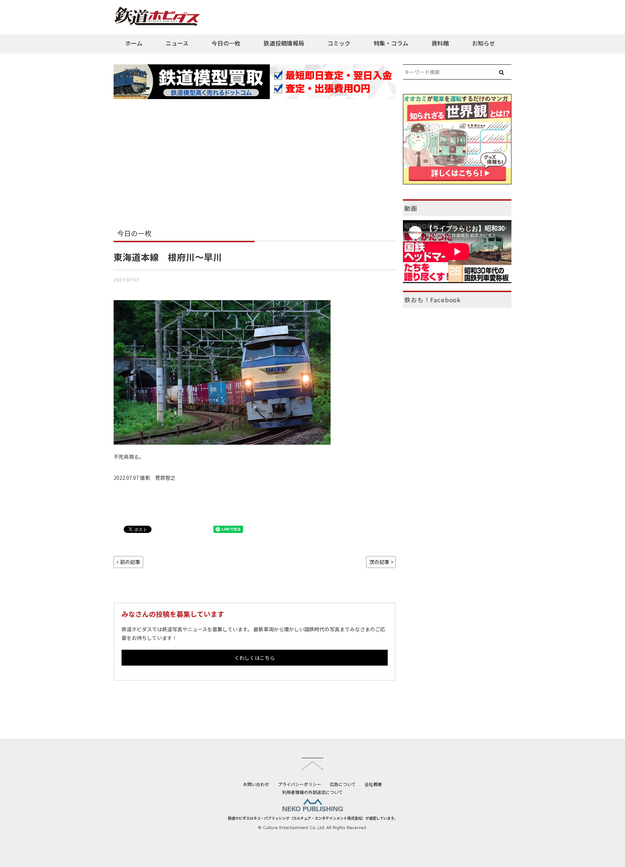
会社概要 (373, 784)
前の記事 (130, 561)
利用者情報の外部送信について (312, 792)
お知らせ (483, 43)
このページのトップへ (312, 764)
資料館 (440, 43)
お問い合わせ (256, 784)
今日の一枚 (226, 43)
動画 (410, 208)
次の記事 (379, 561)
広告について (343, 784)
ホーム (134, 43)
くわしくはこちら (254, 657)
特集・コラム (391, 43)
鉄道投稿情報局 (284, 43)
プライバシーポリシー (299, 784)
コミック (338, 43)
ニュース (177, 43)
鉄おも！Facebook (432, 299)
